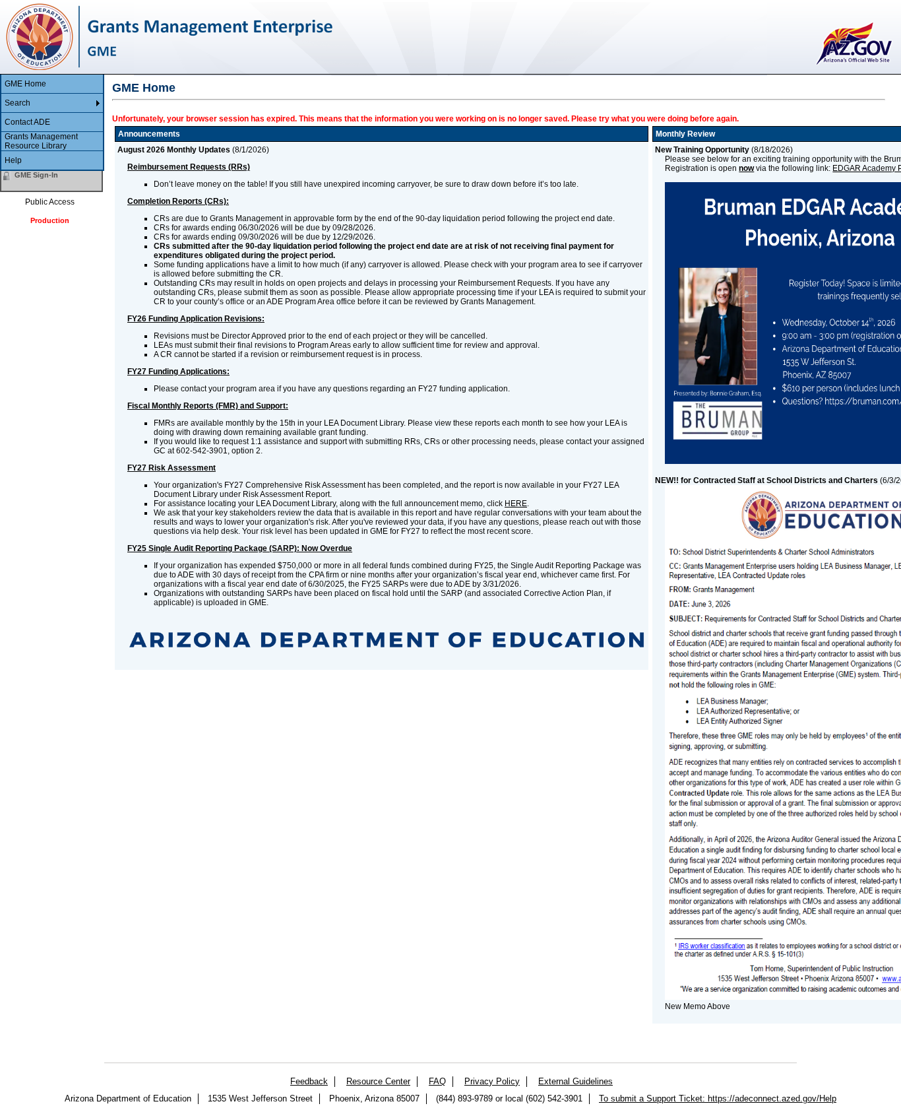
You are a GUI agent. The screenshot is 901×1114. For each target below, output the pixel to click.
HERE (516, 503)
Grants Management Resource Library (41, 141)
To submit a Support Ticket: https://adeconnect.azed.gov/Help (717, 1098)
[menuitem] (52, 84)
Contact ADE (27, 122)
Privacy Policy (492, 1081)
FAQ (437, 1081)
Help (13, 160)
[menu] (52, 123)
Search (17, 103)
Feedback (309, 1081)
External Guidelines (575, 1081)
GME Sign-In (36, 175)
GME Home (25, 83)
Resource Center (378, 1081)
